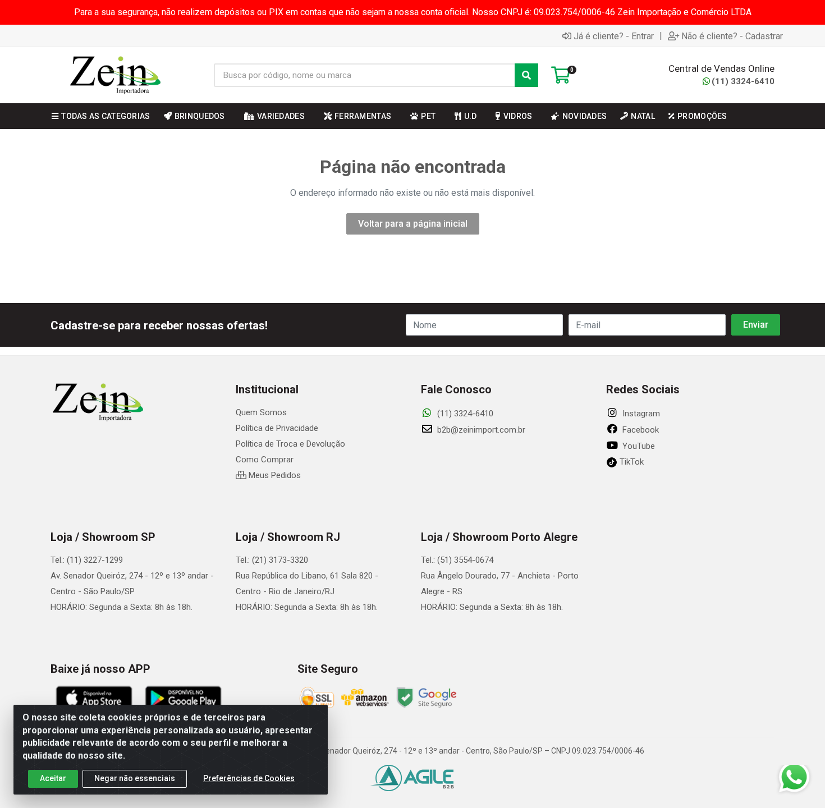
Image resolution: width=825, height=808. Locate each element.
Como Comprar (265, 459)
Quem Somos (261, 412)
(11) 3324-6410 (743, 81)
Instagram (640, 413)
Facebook (639, 430)
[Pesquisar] (526, 75)
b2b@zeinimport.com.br (480, 430)
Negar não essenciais (134, 778)
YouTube (637, 446)
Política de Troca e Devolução (290, 444)
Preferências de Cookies (249, 778)
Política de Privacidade (277, 428)
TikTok (630, 462)
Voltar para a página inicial (412, 223)
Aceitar (53, 778)
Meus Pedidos (273, 475)
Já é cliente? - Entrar (614, 35)
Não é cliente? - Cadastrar (732, 35)
